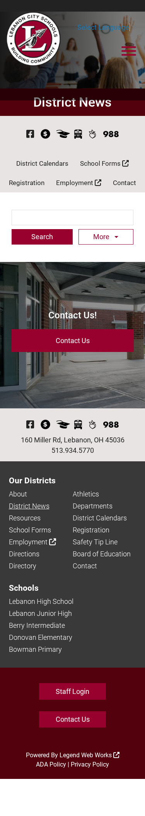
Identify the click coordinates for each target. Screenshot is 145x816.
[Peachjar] (92, 134)
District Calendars (42, 163)
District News (29, 506)
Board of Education (102, 554)
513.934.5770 (72, 450)
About (18, 494)
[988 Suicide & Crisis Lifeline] (111, 134)
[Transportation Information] (78, 134)
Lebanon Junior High (40, 613)
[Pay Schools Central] (45, 134)
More (102, 237)
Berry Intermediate (37, 625)
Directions (24, 554)
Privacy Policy (90, 764)
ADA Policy (51, 764)
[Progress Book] (63, 134)
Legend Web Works (86, 755)
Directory (22, 566)
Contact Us (73, 341)
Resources (25, 518)
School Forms (101, 163)
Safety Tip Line (95, 542)
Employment (75, 183)
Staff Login (72, 691)
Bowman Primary (35, 649)
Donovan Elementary (40, 637)
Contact (124, 183)
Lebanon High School (41, 601)
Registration (26, 183)
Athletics (86, 494)
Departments (93, 506)
